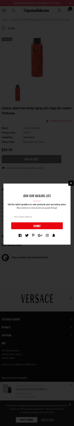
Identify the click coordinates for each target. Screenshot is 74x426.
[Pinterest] (33, 235)
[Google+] (40, 235)
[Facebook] (20, 235)
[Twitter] (27, 235)
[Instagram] (47, 235)
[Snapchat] (53, 235)
